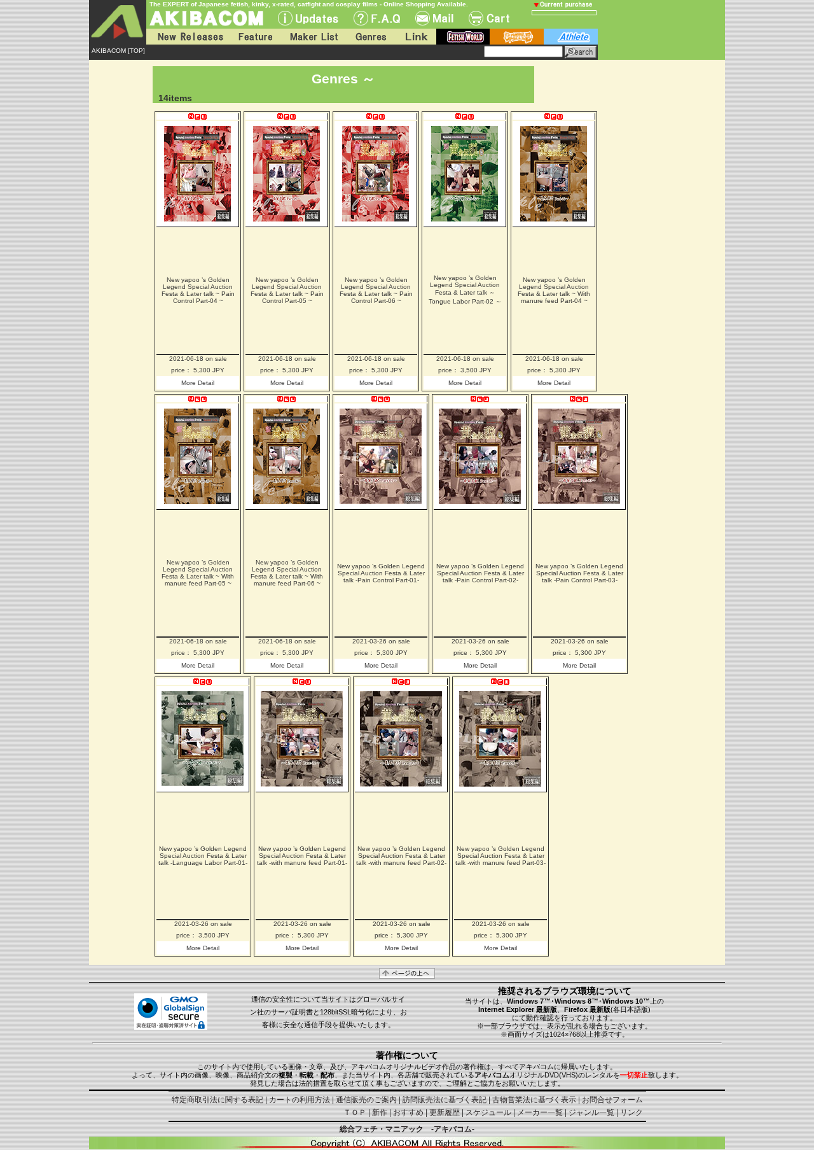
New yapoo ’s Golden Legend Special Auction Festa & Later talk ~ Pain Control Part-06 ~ (376, 290)
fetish (463, 37)
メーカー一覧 (540, 1112)
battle (517, 37)
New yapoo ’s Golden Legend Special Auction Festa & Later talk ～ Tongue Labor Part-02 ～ (465, 289)
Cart (489, 18)
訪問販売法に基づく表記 (444, 1099)
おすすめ (408, 1112)
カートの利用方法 (299, 1099)
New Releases (187, 37)
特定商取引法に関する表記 (217, 1099)
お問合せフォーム (612, 1099)
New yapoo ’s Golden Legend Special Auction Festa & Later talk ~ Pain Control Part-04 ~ (198, 290)
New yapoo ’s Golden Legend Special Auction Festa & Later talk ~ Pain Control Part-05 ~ (287, 290)
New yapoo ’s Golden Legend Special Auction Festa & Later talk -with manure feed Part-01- (302, 855)
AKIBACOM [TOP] (118, 50)
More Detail (197, 382)
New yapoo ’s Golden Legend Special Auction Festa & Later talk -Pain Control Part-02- (480, 573)
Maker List (313, 37)
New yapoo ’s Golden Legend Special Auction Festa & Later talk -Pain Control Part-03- (579, 573)
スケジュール (488, 1112)
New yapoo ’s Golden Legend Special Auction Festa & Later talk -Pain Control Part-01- (381, 573)
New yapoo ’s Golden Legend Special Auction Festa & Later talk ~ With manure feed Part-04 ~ (554, 290)
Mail (434, 18)
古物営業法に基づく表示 (534, 1099)
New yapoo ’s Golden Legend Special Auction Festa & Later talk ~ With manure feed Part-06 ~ (287, 573)
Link (415, 37)
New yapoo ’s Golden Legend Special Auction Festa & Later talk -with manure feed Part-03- (500, 855)
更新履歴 (444, 1112)
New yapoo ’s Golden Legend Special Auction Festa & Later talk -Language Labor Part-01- (202, 855)
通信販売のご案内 (366, 1099)
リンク (631, 1112)
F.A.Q (377, 18)
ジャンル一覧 (591, 1112)
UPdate (308, 18)
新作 (379, 1112)
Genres (370, 37)
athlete (571, 37)
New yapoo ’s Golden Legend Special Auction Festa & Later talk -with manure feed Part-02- (401, 855)
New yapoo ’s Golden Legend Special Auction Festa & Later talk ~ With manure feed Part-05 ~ (198, 573)
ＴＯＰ (354, 1112)
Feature (255, 37)
